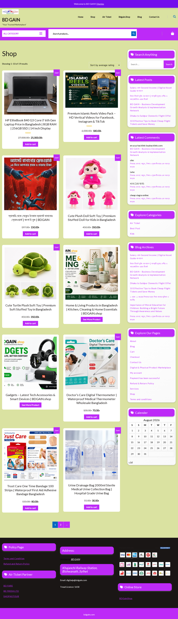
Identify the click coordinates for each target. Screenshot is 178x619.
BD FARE (8, 585)
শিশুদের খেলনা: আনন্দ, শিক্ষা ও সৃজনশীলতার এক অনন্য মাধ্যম (150, 165)
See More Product (91, 319)
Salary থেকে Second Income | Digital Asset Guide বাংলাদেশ (151, 89)
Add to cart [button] (30, 144)
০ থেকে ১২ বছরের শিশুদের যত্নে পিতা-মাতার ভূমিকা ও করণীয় (149, 298)
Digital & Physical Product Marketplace (150, 367)
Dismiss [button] (100, 4)
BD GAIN (11, 19)
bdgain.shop (124, 17)
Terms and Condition (13, 558)
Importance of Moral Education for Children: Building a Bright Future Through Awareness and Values (148, 308)
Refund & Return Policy (142, 383)
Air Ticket (106, 17)
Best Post (135, 228)
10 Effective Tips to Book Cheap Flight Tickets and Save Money (150, 122)
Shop (93, 17)
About (133, 341)
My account (136, 373)
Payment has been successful (145, 378)
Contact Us (154, 17)
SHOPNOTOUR (11, 596)
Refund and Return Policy (16, 563)
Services (134, 388)
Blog (139, 17)
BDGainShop (125, 598)
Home (80, 17)
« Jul (131, 462)
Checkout (135, 357)
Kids (132, 233)
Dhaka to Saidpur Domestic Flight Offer (150, 116)
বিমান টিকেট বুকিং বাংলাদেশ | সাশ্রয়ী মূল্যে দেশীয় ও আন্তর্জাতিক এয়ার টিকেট (148, 97)
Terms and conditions (141, 399)
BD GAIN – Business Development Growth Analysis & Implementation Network (148, 107)
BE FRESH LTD (11, 591)
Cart (132, 351)
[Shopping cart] (169, 33)
